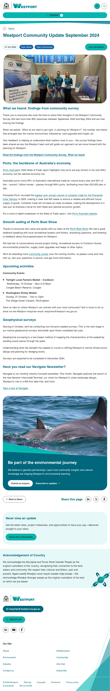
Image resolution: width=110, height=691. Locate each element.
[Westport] (25, 6)
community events (38, 254)
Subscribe (61, 670)
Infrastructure (63, 650)
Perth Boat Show (79, 228)
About (6, 650)
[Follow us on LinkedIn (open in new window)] (6, 630)
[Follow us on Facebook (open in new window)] (22, 630)
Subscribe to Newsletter (21, 537)
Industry (7, 664)
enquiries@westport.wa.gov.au (24, 609)
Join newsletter (96, 47)
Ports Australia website (84, 213)
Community (62, 657)
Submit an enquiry (20, 483)
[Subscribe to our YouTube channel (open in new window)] (14, 630)
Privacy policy (72, 682)
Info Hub (60, 664)
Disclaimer (56, 682)
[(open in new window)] (6, 6)
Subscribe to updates (46, 483)
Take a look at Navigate (15, 388)
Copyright (41, 682)
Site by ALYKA (25, 686)
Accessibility (8, 686)
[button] (55, 15)
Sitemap (27, 682)
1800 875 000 (15, 619)
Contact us (8, 670)
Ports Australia (11, 170)
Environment (9, 657)
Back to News (15, 499)
